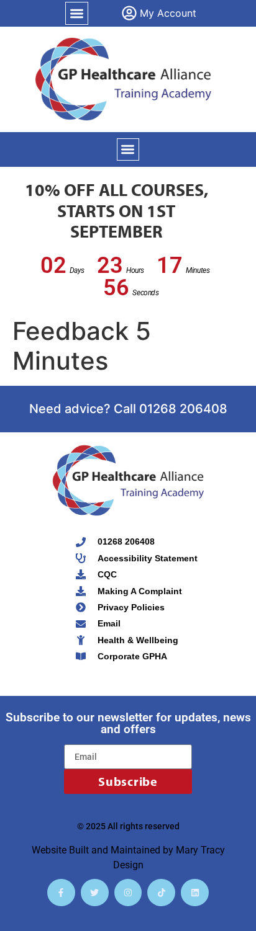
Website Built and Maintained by (104, 850)
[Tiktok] (161, 893)
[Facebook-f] (61, 893)
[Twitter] (95, 893)
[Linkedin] (195, 893)
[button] (76, 13)
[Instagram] (128, 893)
